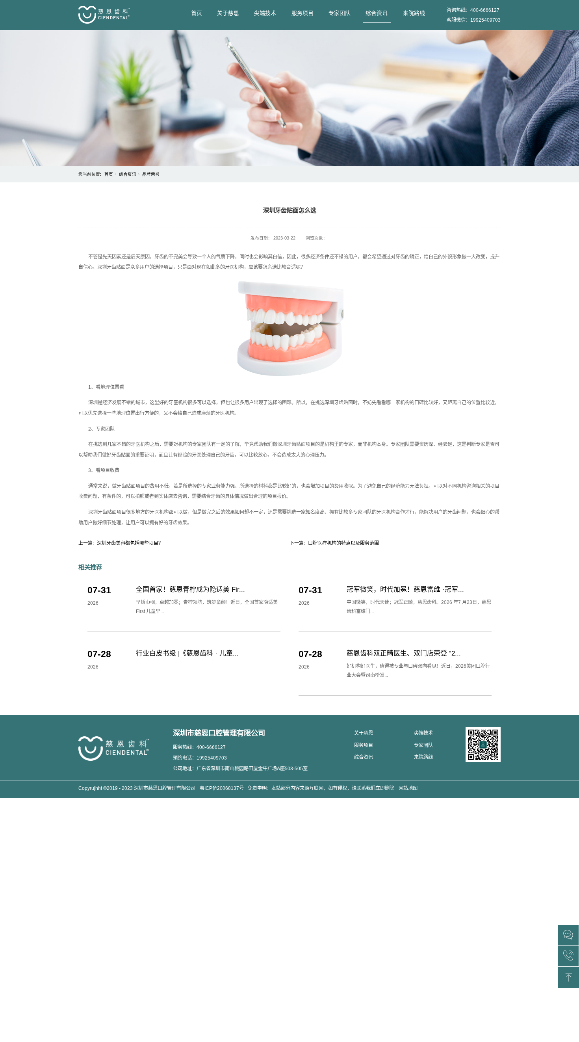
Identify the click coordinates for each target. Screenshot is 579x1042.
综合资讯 (377, 13)
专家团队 (339, 13)
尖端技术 (265, 13)
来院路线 (414, 13)
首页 (196, 13)
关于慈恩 (228, 13)
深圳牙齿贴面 (111, 267)
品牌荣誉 (151, 174)
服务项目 (302, 13)
